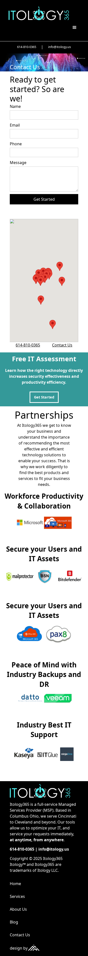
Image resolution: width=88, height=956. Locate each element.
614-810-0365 (26, 47)
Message (18, 162)
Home (15, 883)
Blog (14, 922)
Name (15, 106)
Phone (16, 144)
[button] (74, 27)
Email (15, 125)
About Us (18, 909)
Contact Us (62, 345)
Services (17, 896)
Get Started (44, 397)
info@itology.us (59, 47)
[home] (37, 13)
